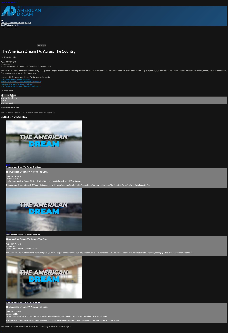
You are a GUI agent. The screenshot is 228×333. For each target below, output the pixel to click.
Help (21, 326)
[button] (2, 20)
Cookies (38, 326)
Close (39, 45)
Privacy (31, 326)
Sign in (28, 22)
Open (44, 45)
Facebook (5, 95)
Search (10, 22)
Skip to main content (9, 2)
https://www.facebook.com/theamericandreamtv (21, 81)
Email (13, 95)
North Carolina (6, 57)
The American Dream (9, 326)
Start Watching (19, 22)
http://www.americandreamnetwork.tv (16, 79)
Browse (4, 22)
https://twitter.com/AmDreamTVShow (17, 84)
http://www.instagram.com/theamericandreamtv (21, 86)
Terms (25, 326)
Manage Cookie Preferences (54, 326)
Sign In (16, 25)
